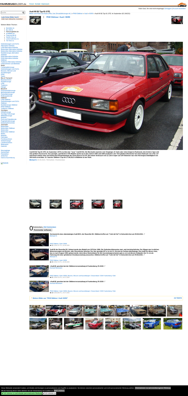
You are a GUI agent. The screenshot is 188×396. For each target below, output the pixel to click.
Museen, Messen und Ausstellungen (8, 72)
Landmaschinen (6, 143)
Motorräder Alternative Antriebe (11, 49)
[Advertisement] (76, 31)
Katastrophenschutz (8, 123)
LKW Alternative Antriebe (9, 47)
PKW (2, 74)
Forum (31, 4)
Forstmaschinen (6, 139)
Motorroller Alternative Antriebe (11, 51)
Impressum (45, 4)
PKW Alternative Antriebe (9, 56)
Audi (86, 13)
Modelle (4, 117)
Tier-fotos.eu (10, 40)
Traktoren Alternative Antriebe (11, 62)
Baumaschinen (6, 80)
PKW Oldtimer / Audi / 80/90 (58, 17)
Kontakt (37, 4)
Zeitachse (4, 156)
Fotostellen (5, 154)
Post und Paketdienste (8, 119)
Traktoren (4, 85)
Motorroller (4, 130)
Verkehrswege (6, 141)
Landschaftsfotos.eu (12, 39)
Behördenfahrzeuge (8, 92)
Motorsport (4, 144)
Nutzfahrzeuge (6, 82)
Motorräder (5, 126)
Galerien (4, 146)
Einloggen (168, 8)
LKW (2, 83)
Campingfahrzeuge (7, 67)
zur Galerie (178, 298)
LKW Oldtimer (5, 99)
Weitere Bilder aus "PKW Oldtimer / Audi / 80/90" (50, 298)
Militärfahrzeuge (6, 116)
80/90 (91, 13)
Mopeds (4, 135)
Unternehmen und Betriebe (10, 64)
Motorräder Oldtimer (8, 128)
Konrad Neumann (56, 268)
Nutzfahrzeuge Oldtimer (9, 105)
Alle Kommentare (49, 227)
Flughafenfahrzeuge (8, 121)
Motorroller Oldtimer (8, 132)
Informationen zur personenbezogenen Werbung (152, 388)
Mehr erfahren (59, 391)
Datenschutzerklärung (8, 157)
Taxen (3, 76)
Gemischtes (5, 152)
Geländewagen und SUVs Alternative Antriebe (10, 45)
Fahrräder (4, 137)
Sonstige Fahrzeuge (8, 114)
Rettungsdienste (6, 96)
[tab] (106, 298)
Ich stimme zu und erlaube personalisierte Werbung (22, 393)
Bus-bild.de (9, 30)
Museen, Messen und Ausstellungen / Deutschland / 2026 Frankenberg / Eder (92, 275)
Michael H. (33, 160)
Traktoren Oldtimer (7, 108)
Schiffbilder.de (10, 33)
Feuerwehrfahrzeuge (8, 91)
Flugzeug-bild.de (11, 35)
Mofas (3, 134)
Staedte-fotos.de (11, 37)
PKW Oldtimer (78, 13)
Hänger (3, 87)
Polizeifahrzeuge (7, 94)
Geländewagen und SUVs (10, 69)
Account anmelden (179, 8)
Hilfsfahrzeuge (6, 112)
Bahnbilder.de (10, 28)
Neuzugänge (5, 150)
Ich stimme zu (49, 393)
